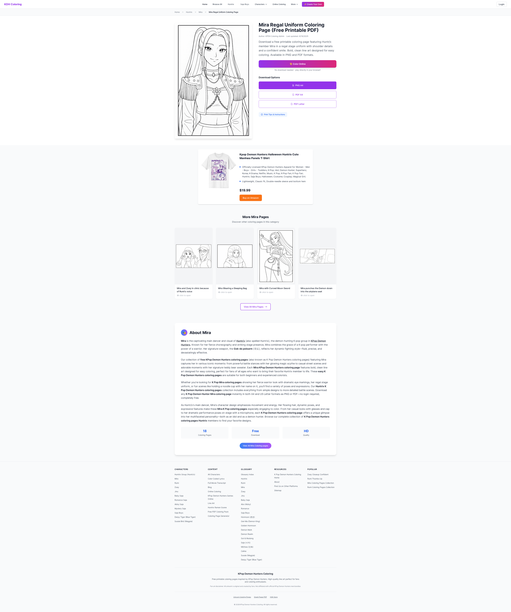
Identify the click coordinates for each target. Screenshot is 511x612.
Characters (260, 4)
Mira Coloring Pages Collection (320, 483)
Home (204, 4)
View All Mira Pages (253, 306)
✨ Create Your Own (313, 4)
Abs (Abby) (246, 504)
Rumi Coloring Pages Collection (320, 487)
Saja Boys (244, 4)
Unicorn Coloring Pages (242, 597)
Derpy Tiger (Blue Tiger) (185, 517)
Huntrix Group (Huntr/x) (185, 474)
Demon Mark (246, 530)
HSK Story (274, 597)
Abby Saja (179, 504)
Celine (243, 551)
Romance (245, 508)
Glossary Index (247, 474)
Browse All (217, 4)
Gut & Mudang (247, 538)
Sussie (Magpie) (248, 555)
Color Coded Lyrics (216, 479)
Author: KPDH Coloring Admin (271, 36)
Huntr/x (240, 340)
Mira (200, 12)
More (293, 4)
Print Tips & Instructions (274, 114)
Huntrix (231, 4)
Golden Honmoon (248, 525)
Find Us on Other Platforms (286, 486)
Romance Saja (181, 500)
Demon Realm (247, 534)
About (276, 482)
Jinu (176, 491)
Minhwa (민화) (247, 547)
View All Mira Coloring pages (255, 446)
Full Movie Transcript (217, 483)
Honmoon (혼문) (248, 517)
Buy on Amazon (251, 198)
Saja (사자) (245, 542)
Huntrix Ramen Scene (217, 507)
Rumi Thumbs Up (314, 479)
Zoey (177, 487)
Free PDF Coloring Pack (218, 512)
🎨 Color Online (298, 64)
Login (501, 4)
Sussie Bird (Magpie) (184, 521)
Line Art (211, 503)
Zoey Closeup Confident (317, 474)
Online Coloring (279, 4)
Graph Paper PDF (260, 597)
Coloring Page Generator (218, 516)
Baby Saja (179, 496)
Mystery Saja (180, 508)
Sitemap (277, 490)
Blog (210, 487)
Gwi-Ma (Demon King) (250, 521)
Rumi (177, 483)
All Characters (214, 474)
